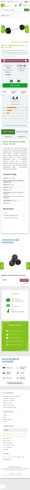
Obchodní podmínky (8, 405)
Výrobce (4, 91)
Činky (17, 14)
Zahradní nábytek (9, 470)
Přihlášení (3, 1)
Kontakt (5, 421)
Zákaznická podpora (24, 92)
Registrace (9, 1)
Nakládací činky (5, 15)
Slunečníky (26, 468)
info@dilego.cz (7, 459)
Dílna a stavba (5, 468)
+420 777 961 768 (7, 457)
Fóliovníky (12, 468)
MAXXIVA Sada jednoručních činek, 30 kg (13, 275)
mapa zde (5, 449)
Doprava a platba (14, 92)
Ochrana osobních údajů (9, 407)
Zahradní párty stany (20, 470)
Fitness (12, 14)
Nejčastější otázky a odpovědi (11, 396)
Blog (4, 417)
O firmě (5, 415)
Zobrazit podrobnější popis (8, 56)
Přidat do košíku (15, 85)
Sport (7, 14)
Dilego (3, 14)
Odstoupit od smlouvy (9, 398)
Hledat (26, 10)
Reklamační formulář (8, 400)
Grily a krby (19, 468)
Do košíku (24, 280)
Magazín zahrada (7, 419)
